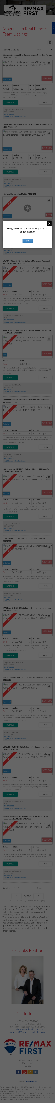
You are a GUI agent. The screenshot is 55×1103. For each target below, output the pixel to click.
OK (27, 241)
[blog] (30, 1072)
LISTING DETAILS (10, 102)
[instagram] (36, 1072)
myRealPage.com (31, 1081)
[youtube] (25, 1072)
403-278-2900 (9, 114)
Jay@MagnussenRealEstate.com (15, 116)
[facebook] (19, 1072)
